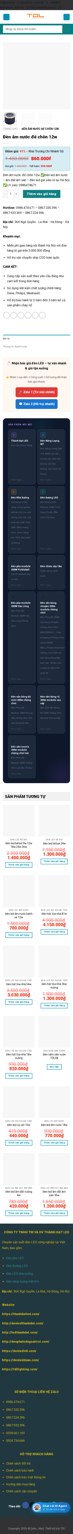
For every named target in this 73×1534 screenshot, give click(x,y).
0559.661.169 (15, 1433)
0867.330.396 (15, 1410)
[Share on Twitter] (21, 315)
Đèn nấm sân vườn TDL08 (54, 1056)
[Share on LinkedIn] (42, 315)
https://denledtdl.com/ (19, 1351)
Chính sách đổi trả (18, 1463)
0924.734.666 (15, 1441)
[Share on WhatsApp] (6, 315)
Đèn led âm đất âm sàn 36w (54, 1193)
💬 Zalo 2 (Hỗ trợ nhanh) (37, 404)
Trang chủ (10, 128)
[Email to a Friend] (28, 315)
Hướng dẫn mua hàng (20, 1484)
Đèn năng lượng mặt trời (22, 1281)
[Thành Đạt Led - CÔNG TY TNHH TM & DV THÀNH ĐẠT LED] (36, 17)
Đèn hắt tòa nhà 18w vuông (18, 1056)
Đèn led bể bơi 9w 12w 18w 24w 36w (18, 845)
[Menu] (6, 17)
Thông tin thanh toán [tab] (15, 346)
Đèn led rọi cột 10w (18, 1124)
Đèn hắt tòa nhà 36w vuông (54, 985)
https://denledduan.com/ (20, 1360)
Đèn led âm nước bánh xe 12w (19, 915)
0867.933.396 (15, 1425)
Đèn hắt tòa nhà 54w (18, 984)
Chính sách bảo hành (20, 1470)
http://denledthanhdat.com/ (22, 1323)
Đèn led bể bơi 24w (54, 843)
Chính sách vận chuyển (21, 1491)
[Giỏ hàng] (66, 17)
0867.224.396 (15, 1417)
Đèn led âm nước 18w (54, 1124)
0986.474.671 (15, 1402)
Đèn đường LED (17, 1266)
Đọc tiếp (54, 1067)
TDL (62, 1528)
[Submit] (66, 29)
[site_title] (37, 1528)
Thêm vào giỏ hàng (41, 194)
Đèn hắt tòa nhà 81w (54, 913)
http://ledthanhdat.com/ (20, 1332)
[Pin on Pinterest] (35, 315)
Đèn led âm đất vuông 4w (18, 1193)
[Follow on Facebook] (25, 1505)
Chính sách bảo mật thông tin (26, 1477)
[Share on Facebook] (13, 315)
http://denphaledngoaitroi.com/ (25, 1341)
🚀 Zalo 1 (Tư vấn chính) (37, 392)
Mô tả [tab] (6, 338)
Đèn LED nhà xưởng (19, 1274)
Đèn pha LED (15, 1258)
